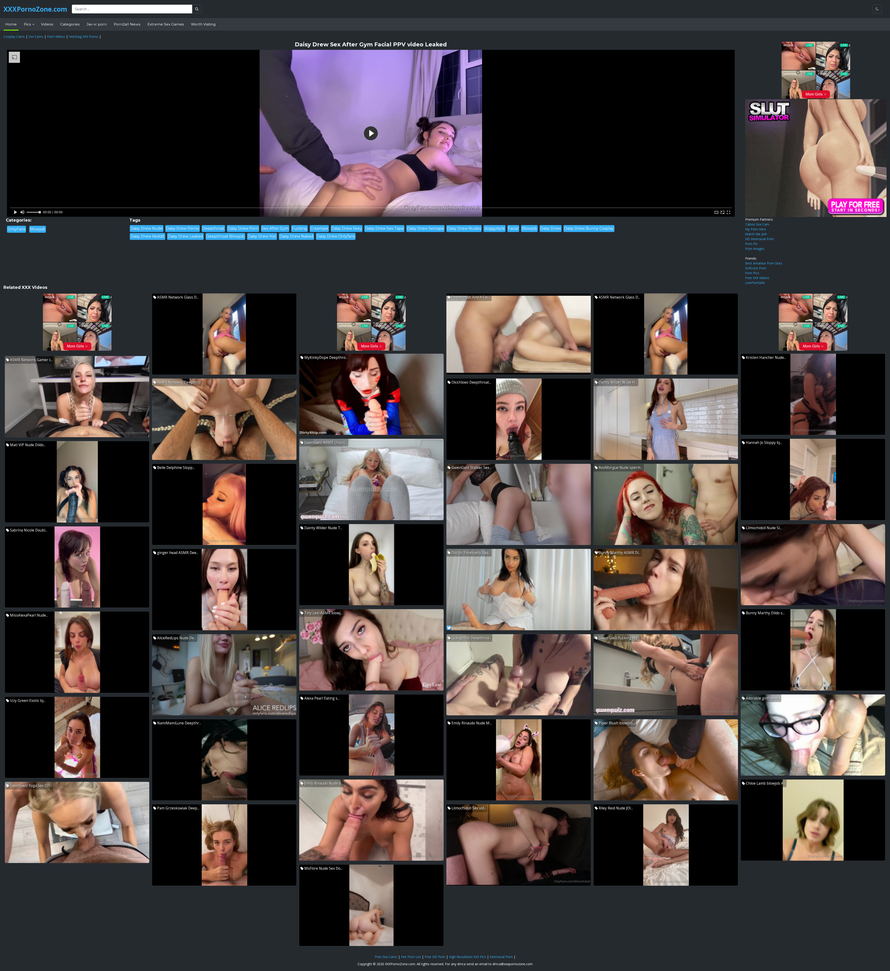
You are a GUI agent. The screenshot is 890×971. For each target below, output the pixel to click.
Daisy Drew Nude (146, 228)
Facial (513, 228)
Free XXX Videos (757, 278)
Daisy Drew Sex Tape (384, 228)
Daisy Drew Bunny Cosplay (589, 228)
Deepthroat (213, 228)
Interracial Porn (501, 957)
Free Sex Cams (386, 957)
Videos (47, 24)
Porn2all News (127, 24)
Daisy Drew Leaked (185, 236)
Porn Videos (56, 36)
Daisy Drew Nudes (464, 228)
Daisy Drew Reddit (147, 236)
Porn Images (754, 248)
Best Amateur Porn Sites (763, 263)
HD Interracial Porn (759, 239)
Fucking (299, 228)
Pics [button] (28, 24)
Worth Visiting (203, 24)
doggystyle (494, 228)
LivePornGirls (755, 282)
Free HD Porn (435, 957)
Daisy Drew (550, 228)
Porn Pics (752, 273)
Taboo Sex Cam (757, 224)
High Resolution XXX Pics (467, 957)
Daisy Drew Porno (182, 228)
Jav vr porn (97, 24)
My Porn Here (755, 229)
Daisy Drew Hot (262, 236)
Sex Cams (36, 36)
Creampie (319, 228)
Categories (69, 24)
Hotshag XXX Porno (83, 36)
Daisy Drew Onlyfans (336, 236)
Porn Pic (751, 244)
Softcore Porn (755, 268)
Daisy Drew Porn (243, 228)
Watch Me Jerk (756, 234)
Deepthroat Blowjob (225, 236)
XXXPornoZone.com (35, 9)
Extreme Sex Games (165, 24)
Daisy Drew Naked (296, 236)
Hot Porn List (411, 957)
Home (11, 24)
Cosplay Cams (14, 36)
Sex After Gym (275, 228)
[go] (197, 9)
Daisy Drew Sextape (425, 228)
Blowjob (37, 229)
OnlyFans (16, 229)
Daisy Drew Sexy (346, 228)
